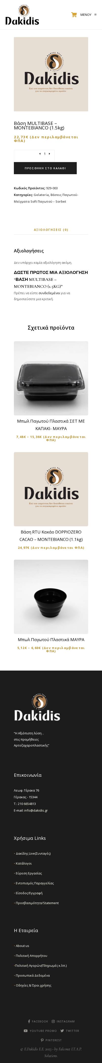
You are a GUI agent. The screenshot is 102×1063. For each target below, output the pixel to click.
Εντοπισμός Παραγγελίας (34, 883)
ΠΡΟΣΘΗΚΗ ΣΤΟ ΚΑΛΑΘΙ (54, 518)
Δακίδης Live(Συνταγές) (32, 853)
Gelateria (41, 195)
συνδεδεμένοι (50, 293)
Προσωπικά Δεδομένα (32, 975)
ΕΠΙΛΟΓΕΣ (54, 407)
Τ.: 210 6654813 (25, 803)
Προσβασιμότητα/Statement (36, 903)
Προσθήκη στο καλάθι (45, 168)
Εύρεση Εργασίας (28, 873)
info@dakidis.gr (36, 810)
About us (21, 945)
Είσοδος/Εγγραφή (28, 893)
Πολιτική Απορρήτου (30, 955)
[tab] (51, 229)
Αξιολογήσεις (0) (51, 230)
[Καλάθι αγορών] (74, 14)
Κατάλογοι (23, 863)
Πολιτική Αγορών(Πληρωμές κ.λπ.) (40, 965)
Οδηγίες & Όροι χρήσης (32, 985)
